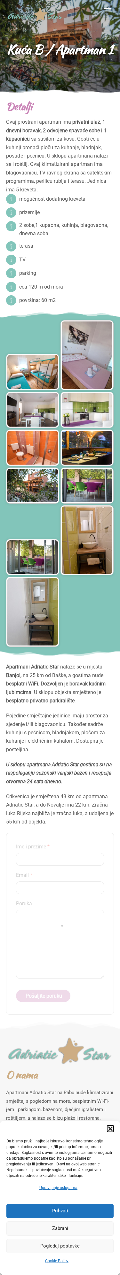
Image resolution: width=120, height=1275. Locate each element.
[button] (110, 1128)
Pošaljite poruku (44, 996)
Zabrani (60, 1228)
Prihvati (60, 1211)
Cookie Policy (56, 1261)
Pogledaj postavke (60, 1246)
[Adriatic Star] (35, 20)
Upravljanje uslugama (58, 1188)
